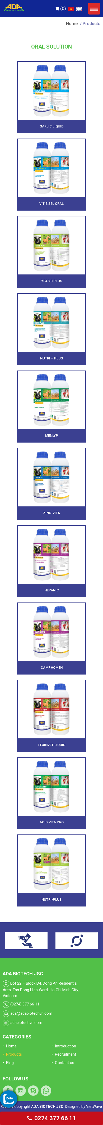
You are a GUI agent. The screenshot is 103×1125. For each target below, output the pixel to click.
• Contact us (63, 1062)
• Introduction (64, 1046)
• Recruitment (64, 1054)
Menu (94, 9)
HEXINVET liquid (51, 745)
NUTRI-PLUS (51, 899)
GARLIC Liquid (52, 126)
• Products (12, 1054)
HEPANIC (51, 590)
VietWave (94, 1106)
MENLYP (51, 436)
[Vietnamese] (70, 8)
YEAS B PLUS (51, 281)
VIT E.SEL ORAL (51, 204)
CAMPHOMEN (52, 668)
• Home (10, 1046)
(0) (62, 8)
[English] (78, 8)
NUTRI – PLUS (51, 358)
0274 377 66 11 (54, 1118)
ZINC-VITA (51, 513)
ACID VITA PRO (52, 822)
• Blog (8, 1062)
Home (72, 23)
